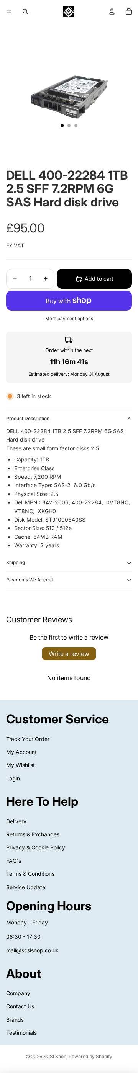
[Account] (112, 11)
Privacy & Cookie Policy (35, 847)
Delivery (16, 821)
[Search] (25, 11)
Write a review (69, 654)
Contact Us (20, 1006)
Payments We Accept (29, 579)
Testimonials (21, 1032)
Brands (15, 1019)
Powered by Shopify (90, 1056)
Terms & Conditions (30, 873)
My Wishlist (20, 765)
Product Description (27, 418)
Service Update (25, 886)
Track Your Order (27, 738)
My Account (21, 752)
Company (18, 993)
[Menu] (9, 11)
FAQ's (13, 860)
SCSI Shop (54, 1056)
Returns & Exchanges (32, 834)
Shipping (15, 562)
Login (13, 778)
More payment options (69, 318)
